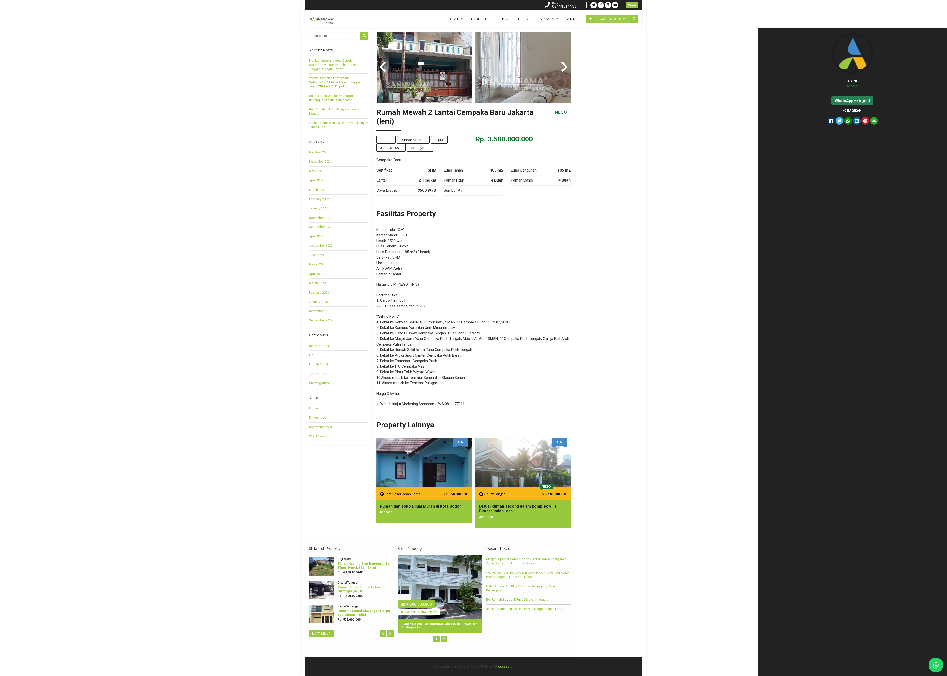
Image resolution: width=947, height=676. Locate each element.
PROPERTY (479, 19)
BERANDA (456, 19)
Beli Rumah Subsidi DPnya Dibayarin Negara (517, 599)
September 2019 (320, 320)
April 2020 (316, 274)
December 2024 (320, 161)
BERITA (523, 19)
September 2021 (320, 227)
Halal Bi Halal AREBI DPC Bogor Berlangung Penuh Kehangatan (331, 98)
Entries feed (317, 417)
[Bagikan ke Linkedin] (857, 121)
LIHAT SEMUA (321, 633)
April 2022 (316, 180)
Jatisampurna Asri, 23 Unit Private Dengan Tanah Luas (524, 609)
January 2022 (318, 208)
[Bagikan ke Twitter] (839, 121)
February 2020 (319, 292)
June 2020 (316, 255)
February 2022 (319, 199)
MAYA (852, 86)
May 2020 (316, 264)
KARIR (570, 19)
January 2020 (318, 302)
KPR (312, 355)
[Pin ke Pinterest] (865, 121)
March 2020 (317, 283)
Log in (313, 408)
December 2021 (320, 218)
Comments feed (320, 427)
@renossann (503, 666)
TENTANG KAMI (547, 19)
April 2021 (316, 236)
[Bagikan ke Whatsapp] (848, 121)
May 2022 (316, 171)
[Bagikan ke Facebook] (831, 121)
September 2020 (320, 245)
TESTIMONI (503, 19)
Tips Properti (318, 374)
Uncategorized (319, 383)
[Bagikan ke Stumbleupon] (874, 121)
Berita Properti (319, 345)
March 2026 (317, 152)
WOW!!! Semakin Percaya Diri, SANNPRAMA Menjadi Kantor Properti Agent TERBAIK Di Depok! (336, 82)
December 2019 (320, 311)
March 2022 (317, 189)
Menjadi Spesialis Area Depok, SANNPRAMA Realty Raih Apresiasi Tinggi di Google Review (334, 65)
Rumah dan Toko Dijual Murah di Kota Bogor (420, 506)
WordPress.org (319, 436)
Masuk (632, 5)
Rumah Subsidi (319, 364)
